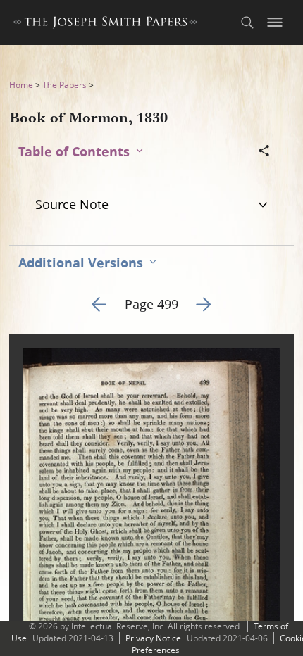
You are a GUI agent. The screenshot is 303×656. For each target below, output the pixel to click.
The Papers (64, 85)
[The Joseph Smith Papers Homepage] (105, 24)
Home (21, 85)
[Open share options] (264, 152)
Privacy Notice (153, 638)
